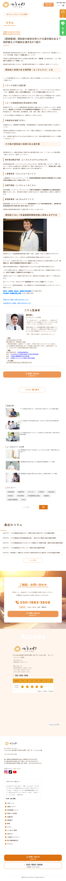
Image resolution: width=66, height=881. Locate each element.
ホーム (9, 14)
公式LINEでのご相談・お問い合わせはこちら (17, 303)
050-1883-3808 (61, 3)
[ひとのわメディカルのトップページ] (14, 4)
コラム (15, 14)
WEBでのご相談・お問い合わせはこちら (15, 299)
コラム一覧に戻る (32, 390)
